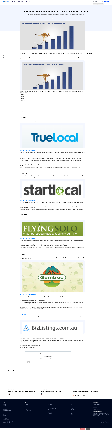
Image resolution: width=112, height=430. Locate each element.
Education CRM (28, 404)
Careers (72, 413)
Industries (18, 1)
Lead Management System (7, 411)
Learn (11, 4)
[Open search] (103, 4)
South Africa (46, 57)
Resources (28, 1)
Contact (72, 414)
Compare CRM (50, 412)
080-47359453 (95, 1)
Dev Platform (5, 415)
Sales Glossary (50, 414)
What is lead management (51, 405)
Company (22, 1)
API (3, 414)
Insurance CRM (28, 405)
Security (72, 408)
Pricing (5, 418)
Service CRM (5, 405)
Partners (72, 405)
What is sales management (52, 408)
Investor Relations (73, 410)
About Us (72, 404)
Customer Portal (5, 409)
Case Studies (50, 409)
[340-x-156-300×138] (6, 1)
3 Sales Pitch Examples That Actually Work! (56, 385)
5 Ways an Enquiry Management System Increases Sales (23, 385)
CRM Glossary (50, 413)
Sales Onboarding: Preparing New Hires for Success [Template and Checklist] (88, 385)
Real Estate (27, 409)
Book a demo (106, 1)
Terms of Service (73, 409)
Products (13, 1)
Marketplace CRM (28, 410)
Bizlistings (24, 314)
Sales (14, 4)
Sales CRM (4, 404)
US (41, 57)
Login (102, 1)
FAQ (76, 209)
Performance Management (7, 410)
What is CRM (50, 404)
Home (9, 4)
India (38, 57)
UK (40, 57)
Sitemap (72, 415)
